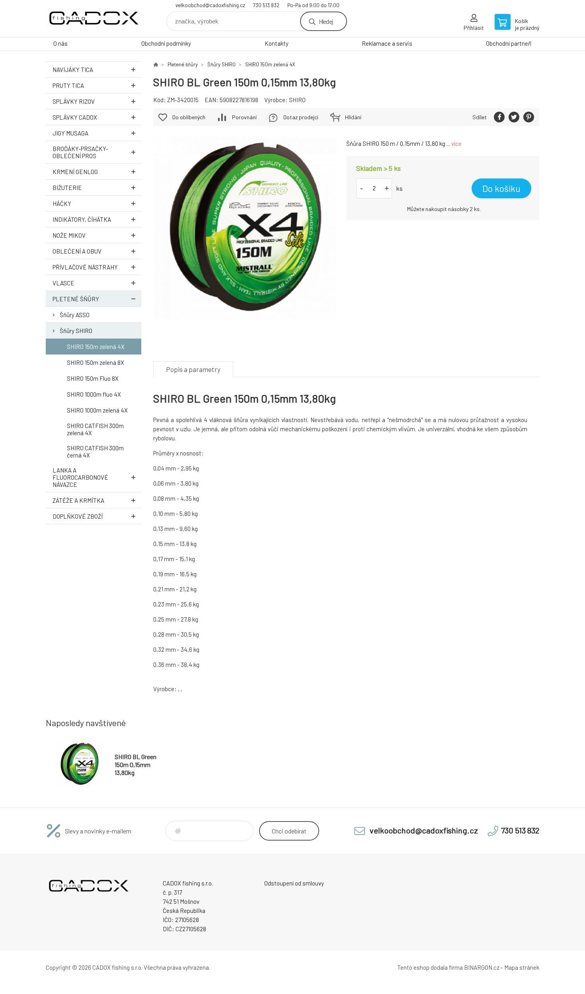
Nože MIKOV (69, 235)
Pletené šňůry (76, 298)
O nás (60, 43)
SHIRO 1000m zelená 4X (97, 410)
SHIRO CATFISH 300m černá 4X (95, 451)
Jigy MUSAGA (70, 133)
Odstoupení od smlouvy (294, 883)
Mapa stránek (521, 967)
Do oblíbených (188, 117)
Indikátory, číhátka (82, 219)
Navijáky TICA (73, 69)
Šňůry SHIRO (76, 330)
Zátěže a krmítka (78, 500)
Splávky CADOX (75, 117)
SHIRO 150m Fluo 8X (93, 378)
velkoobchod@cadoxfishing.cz (210, 5)
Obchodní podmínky (166, 43)
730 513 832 (266, 5)
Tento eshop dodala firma (430, 967)
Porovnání (244, 117)
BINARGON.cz (481, 967)
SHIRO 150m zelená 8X (95, 362)
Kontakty (277, 43)
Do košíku (501, 188)
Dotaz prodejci (300, 117)
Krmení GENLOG (75, 171)
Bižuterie (67, 187)
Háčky (62, 203)
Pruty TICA (68, 85)
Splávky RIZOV (74, 101)
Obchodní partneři (509, 43)
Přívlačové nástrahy (85, 267)
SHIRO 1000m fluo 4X (94, 394)
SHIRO (297, 99)
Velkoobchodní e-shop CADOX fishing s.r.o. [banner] (93, 18)
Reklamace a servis (387, 43)
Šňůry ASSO (75, 314)
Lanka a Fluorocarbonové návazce (80, 477)
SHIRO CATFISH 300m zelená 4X (95, 429)
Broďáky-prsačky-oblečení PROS (80, 152)
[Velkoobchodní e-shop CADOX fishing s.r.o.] (155, 64)
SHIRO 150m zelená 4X (96, 346)
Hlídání (353, 117)
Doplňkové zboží (78, 516)
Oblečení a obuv (77, 251)
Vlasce (63, 283)
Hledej (326, 21)
